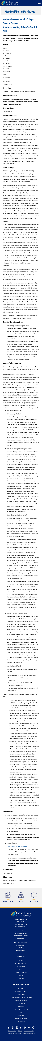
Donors (21, 975)
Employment (21, 1003)
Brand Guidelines (21, 1000)
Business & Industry (21, 963)
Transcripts (21, 1021)
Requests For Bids (21, 1018)
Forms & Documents (21, 1009)
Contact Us (20, 945)
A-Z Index (21, 988)
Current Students (21, 972)
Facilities (21, 1006)
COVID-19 (21, 969)
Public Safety (21, 1015)
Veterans (21, 978)
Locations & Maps (21, 942)
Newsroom (21, 950)
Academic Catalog (21, 991)
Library (21, 1012)
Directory (21, 948)
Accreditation (21, 994)
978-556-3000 (21, 926)
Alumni (21, 960)
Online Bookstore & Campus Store (21, 997)
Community (21, 966)
